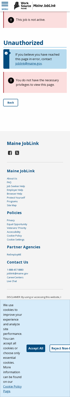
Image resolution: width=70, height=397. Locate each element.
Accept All (35, 348)
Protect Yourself (16, 197)
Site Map (12, 205)
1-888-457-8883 (15, 269)
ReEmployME (14, 254)
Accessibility (13, 232)
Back (10, 102)
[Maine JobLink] (35, 5)
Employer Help (15, 190)
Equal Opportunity (17, 224)
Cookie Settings (15, 239)
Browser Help (14, 193)
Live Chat (12, 281)
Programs (12, 201)
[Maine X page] (17, 153)
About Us (12, 178)
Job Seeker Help (16, 186)
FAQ (9, 182)
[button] (5, 5)
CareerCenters (15, 277)
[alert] (35, 19)
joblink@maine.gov (28, 63)
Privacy (11, 220)
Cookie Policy (14, 235)
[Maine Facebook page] (10, 153)
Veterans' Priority (16, 228)
